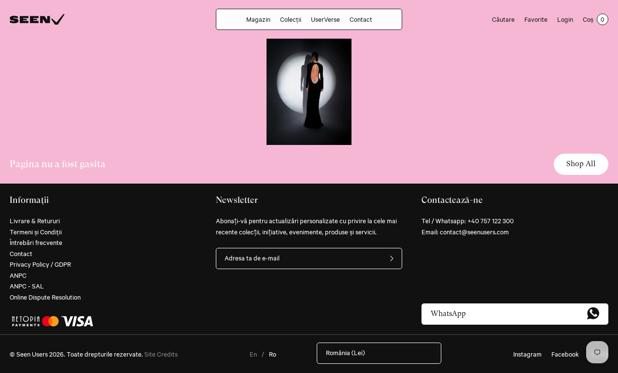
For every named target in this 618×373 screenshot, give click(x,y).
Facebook (565, 353)
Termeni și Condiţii (36, 231)
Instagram (527, 353)
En (253, 353)
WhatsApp (448, 313)
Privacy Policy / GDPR (40, 263)
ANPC (18, 275)
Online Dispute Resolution (45, 296)
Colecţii (290, 18)
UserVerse (325, 18)
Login (565, 18)
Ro (272, 353)
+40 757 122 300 (490, 220)
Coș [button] (593, 19)
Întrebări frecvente (36, 242)
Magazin (258, 18)
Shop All (581, 163)
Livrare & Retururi (35, 220)
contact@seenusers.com (474, 231)
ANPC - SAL (27, 285)
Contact (361, 18)
